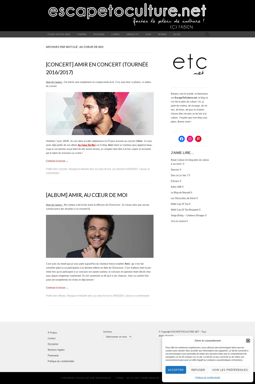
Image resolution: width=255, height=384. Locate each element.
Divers (162, 34)
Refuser (198, 369)
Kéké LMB (176, 186)
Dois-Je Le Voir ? (179, 175)
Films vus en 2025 (59, 34)
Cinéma (82, 34)
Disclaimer (53, 344)
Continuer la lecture (57, 161)
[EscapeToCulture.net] (127, 15)
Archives (107, 331)
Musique (99, 34)
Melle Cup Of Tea (179, 204)
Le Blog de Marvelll (180, 192)
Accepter (176, 369)
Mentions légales (56, 349)
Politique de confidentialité (207, 377)
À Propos (52, 332)
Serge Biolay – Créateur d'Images (188, 215)
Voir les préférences (230, 369)
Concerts (62, 169)
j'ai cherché (118, 169)
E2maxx (175, 181)
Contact (52, 338)
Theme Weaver (149, 378)
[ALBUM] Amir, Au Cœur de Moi (87, 195)
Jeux (148, 34)
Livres (116, 34)
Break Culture (178, 160)
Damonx (175, 169)
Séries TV (132, 34)
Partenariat (53, 355)
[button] (248, 340)
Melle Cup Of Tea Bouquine (184, 209)
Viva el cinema (178, 221)
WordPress (103, 378)
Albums (62, 295)
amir (91, 169)
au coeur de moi (103, 169)
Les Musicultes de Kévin (183, 198)
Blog (177, 34)
